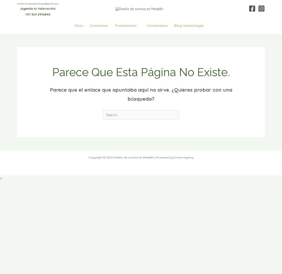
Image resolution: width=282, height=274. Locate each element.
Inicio (79, 26)
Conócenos (99, 26)
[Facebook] (252, 8)
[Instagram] (261, 8)
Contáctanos (157, 26)
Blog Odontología (189, 26)
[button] (0, 178)
